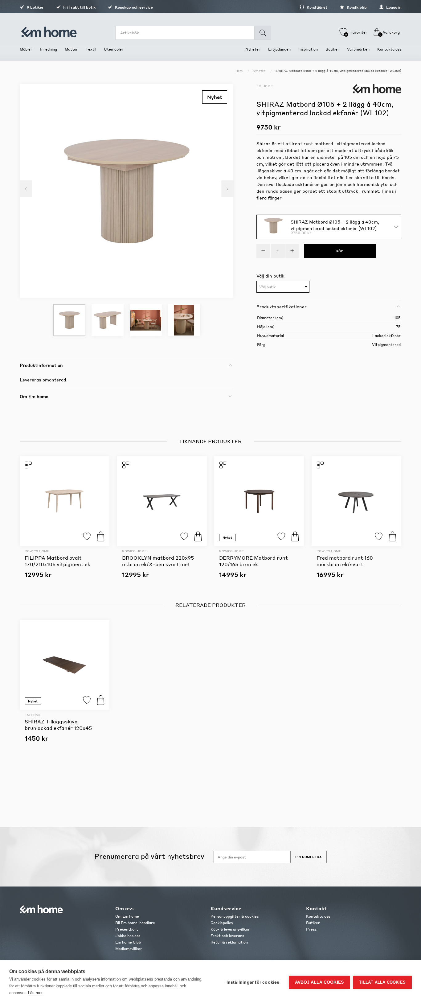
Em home (264, 86)
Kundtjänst (316, 7)
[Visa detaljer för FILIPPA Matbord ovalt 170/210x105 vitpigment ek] (64, 501)
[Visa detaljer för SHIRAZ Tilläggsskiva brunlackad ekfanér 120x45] (64, 665)
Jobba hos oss (127, 935)
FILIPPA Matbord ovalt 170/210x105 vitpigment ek (57, 560)
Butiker (313, 922)
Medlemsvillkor (128, 948)
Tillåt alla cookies (382, 982)
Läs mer (35, 992)
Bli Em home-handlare (135, 922)
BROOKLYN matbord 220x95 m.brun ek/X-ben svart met (158, 560)
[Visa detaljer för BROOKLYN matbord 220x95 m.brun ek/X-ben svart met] (162, 501)
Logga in (393, 7)
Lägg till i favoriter (87, 536)
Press (311, 929)
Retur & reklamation (229, 942)
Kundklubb (356, 7)
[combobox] (282, 287)
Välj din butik (270, 275)
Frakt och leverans (227, 935)
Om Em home (127, 916)
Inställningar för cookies (253, 982)
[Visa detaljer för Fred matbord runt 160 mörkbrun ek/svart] (356, 501)
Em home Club (128, 942)
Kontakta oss (318, 916)
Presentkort (126, 929)
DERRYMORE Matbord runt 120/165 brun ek (253, 560)
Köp (101, 536)
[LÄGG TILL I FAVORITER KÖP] (64, 501)
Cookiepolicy (222, 922)
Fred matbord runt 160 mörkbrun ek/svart (345, 560)
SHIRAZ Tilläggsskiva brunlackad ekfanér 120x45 (58, 724)
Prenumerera (308, 857)
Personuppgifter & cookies (235, 916)
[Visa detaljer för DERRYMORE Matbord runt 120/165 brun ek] (259, 501)
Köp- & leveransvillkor (230, 929)
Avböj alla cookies (319, 982)
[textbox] (283, 287)
